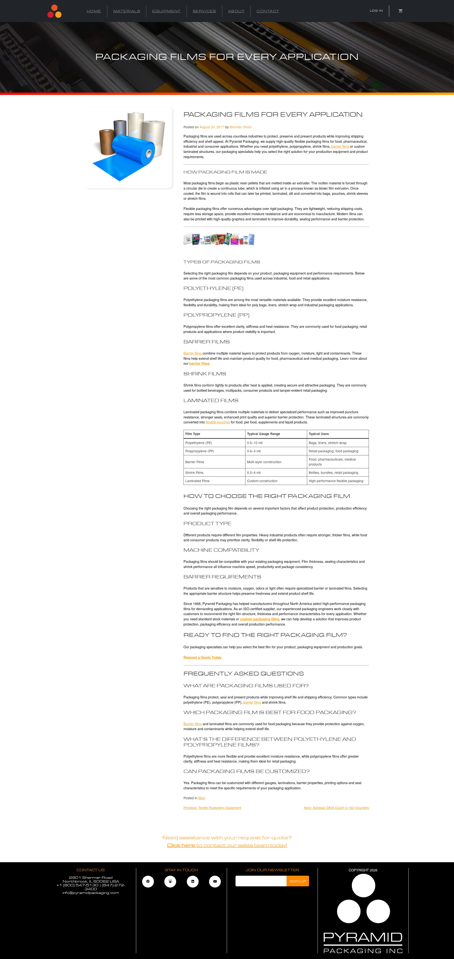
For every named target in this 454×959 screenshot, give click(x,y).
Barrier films (193, 353)
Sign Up (298, 881)
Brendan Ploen (241, 126)
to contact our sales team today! (227, 845)
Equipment (166, 11)
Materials (126, 11)
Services (204, 11)
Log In (376, 10)
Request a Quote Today (202, 657)
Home (94, 11)
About (236, 11)
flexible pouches (218, 421)
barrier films (339, 146)
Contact (268, 11)
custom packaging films (259, 619)
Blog (201, 797)
